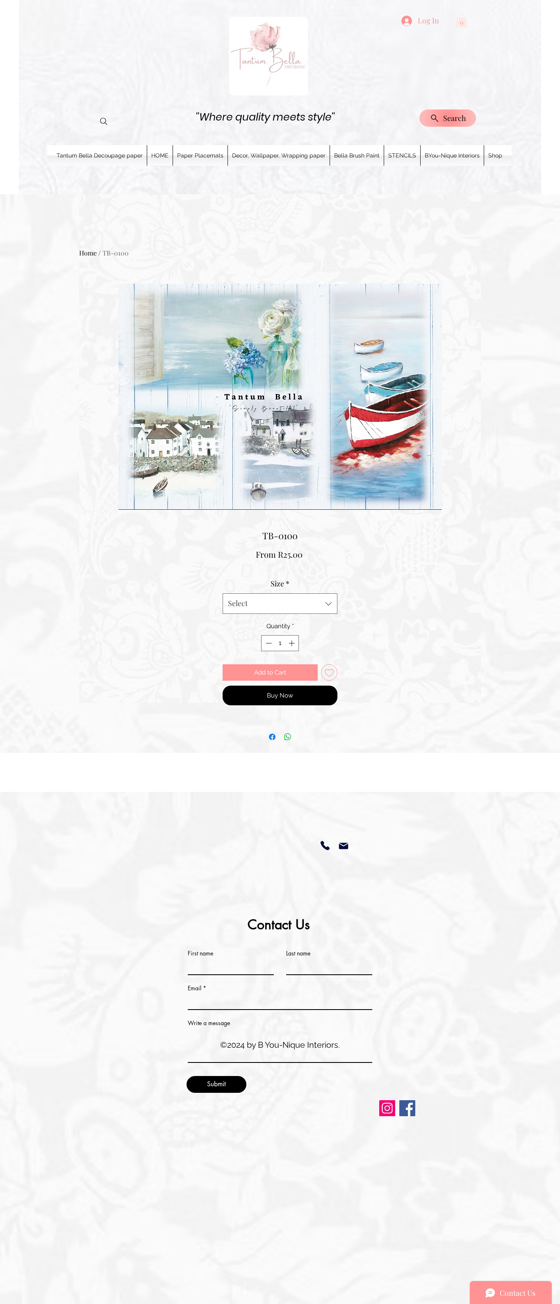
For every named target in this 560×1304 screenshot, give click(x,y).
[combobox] (280, 603)
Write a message (209, 1023)
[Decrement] (267, 643)
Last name (298, 953)
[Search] (103, 121)
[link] (461, 20)
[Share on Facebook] (272, 737)
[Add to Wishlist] (329, 672)
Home (88, 252)
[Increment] (292, 643)
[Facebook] (407, 1108)
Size (280, 583)
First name (200, 953)
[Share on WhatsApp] (288, 737)
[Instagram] (387, 1108)
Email (194, 988)
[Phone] (325, 845)
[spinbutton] (280, 643)
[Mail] (343, 845)
